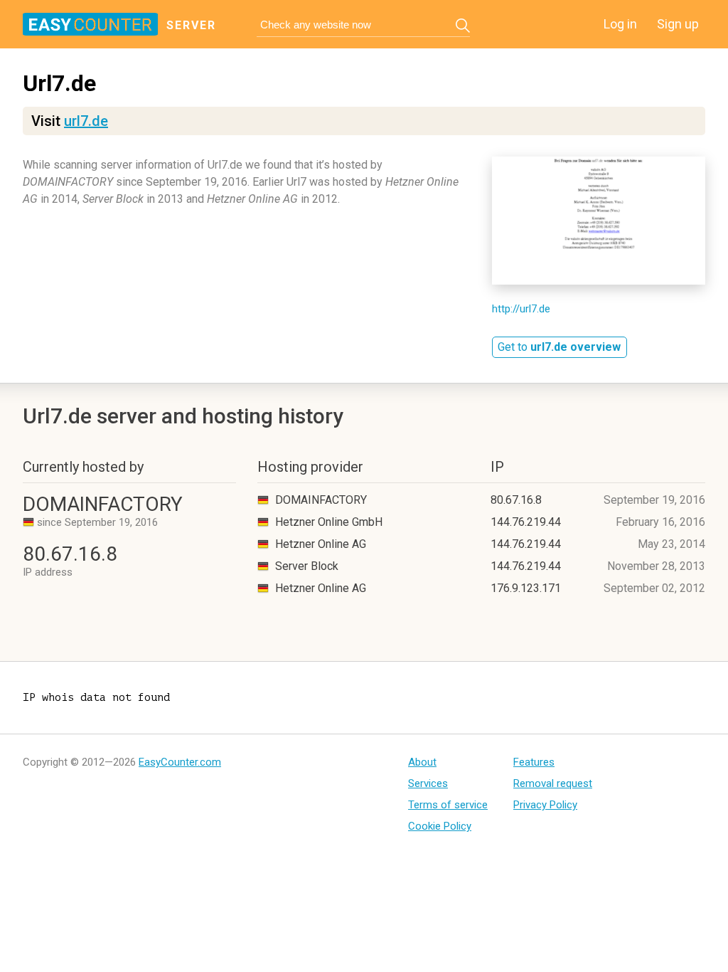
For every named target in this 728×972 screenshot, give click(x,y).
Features (534, 762)
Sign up (678, 23)
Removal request (552, 783)
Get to (559, 347)
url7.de (86, 121)
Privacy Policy (545, 804)
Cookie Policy (439, 826)
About (422, 762)
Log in (620, 23)
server (191, 25)
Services (428, 783)
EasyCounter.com (180, 762)
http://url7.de (521, 308)
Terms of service (448, 804)
